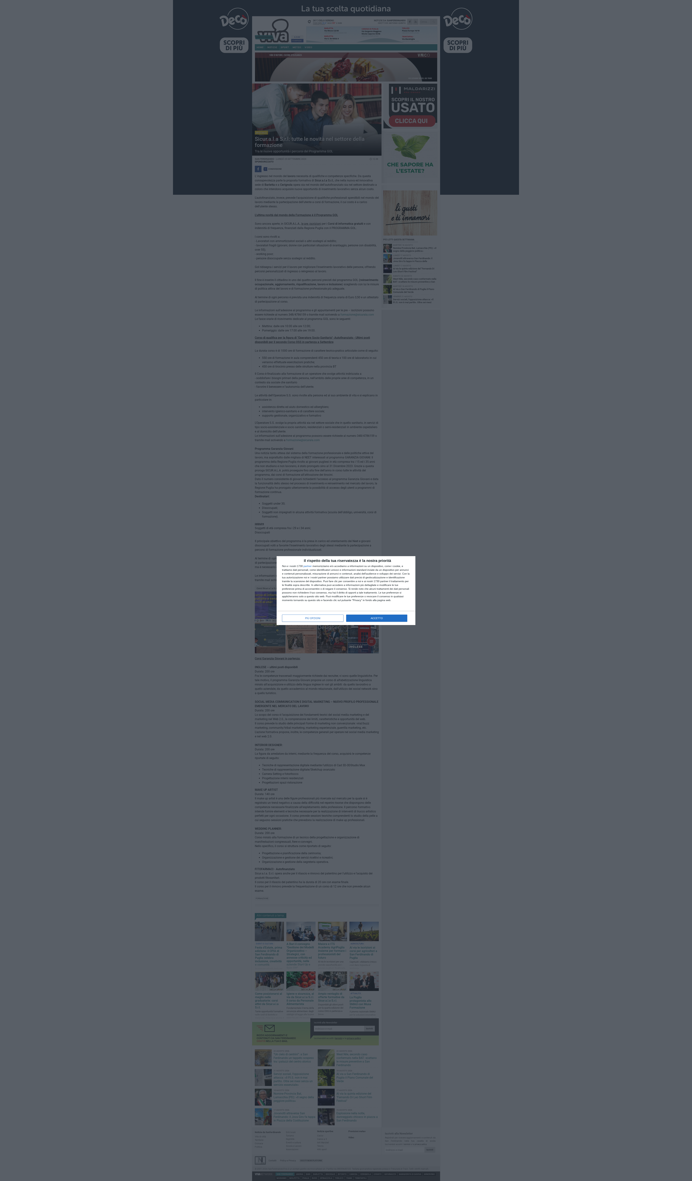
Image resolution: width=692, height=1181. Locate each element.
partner (307, 566)
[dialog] (346, 590)
